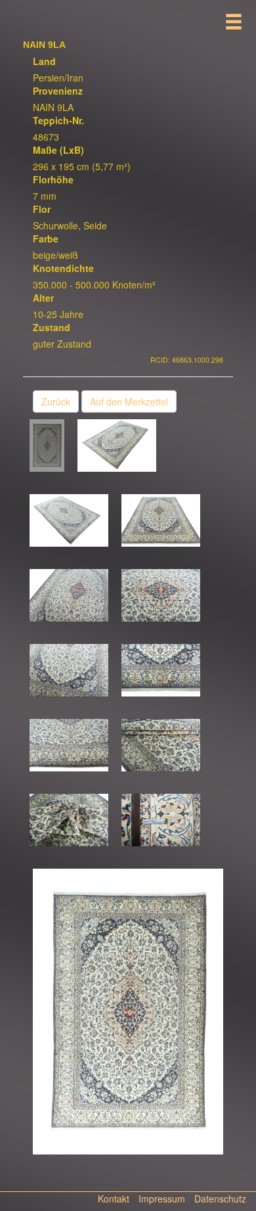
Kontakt (113, 1198)
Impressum (162, 1198)
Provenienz (58, 90)
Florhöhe (53, 179)
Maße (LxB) (58, 149)
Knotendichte (63, 268)
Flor (42, 209)
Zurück (55, 401)
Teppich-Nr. (58, 120)
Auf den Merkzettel (129, 401)
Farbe (45, 238)
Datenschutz (220, 1198)
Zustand (51, 327)
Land (44, 61)
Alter (43, 297)
